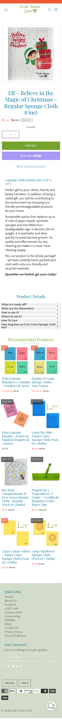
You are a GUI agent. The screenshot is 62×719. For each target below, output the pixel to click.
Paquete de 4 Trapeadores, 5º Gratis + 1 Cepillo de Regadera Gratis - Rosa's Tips (45, 497)
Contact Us (12, 627)
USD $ (25, 683)
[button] (51, 706)
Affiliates (10, 620)
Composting (12, 616)
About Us (11, 600)
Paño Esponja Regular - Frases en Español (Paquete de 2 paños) (16, 437)
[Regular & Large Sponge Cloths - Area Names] (46, 360)
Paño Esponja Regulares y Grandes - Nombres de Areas (16, 382)
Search (9, 596)
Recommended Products (31, 339)
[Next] (16, 31)
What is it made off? (14, 304)
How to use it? (10, 312)
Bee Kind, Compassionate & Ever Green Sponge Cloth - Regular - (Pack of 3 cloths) (15, 497)
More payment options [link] (31, 166)
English (9, 683)
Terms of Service (15, 635)
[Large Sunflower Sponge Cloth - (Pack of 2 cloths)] (46, 533)
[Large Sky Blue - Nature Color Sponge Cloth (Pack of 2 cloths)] (46, 414)
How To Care (9, 320)
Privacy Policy (13, 631)
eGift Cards (12, 608)
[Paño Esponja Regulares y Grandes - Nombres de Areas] (16, 360)
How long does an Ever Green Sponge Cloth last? (28, 326)
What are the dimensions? (17, 308)
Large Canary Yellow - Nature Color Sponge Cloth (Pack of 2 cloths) (16, 556)
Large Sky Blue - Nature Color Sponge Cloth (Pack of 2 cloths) (45, 437)
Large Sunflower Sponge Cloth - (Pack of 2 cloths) (43, 555)
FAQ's (8, 624)
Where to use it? (11, 316)
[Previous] (8, 31)
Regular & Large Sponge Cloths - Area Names (43, 382)
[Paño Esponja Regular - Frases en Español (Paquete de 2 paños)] (16, 414)
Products (10, 604)
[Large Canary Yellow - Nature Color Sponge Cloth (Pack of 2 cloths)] (16, 533)
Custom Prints (13, 612)
